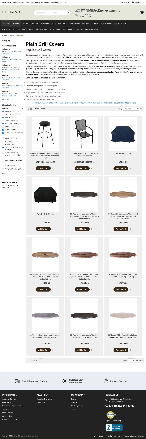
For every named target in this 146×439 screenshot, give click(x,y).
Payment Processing (113, 421)
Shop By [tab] (6, 40)
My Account (139, 2)
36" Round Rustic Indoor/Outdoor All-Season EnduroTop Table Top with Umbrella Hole (84, 276)
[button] (53, 168)
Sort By (119, 109)
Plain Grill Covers (13, 123)
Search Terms (7, 413)
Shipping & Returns (44, 399)
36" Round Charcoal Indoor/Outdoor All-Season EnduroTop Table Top (84, 336)
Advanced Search (9, 416)
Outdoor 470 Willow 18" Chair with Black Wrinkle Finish (84, 154)
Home (4, 36)
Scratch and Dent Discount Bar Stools (13, 155)
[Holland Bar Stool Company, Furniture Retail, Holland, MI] (114, 428)
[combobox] (52, 12)
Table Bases (11, 120)
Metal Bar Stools (13, 111)
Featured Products (13, 169)
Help (73, 409)
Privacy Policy (7, 402)
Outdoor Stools (12, 130)
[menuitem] (30, 23)
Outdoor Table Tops (14, 134)
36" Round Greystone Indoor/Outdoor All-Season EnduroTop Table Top (45, 336)
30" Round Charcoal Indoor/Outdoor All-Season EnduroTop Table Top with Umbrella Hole (84, 216)
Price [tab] (4, 174)
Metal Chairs (11, 138)
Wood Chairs (11, 127)
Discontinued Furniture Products (14, 148)
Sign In (126, 2)
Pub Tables (11, 117)
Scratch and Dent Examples (12, 406)
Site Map (5, 409)
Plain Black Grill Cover (45, 214)
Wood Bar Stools (13, 114)
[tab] (12, 108)
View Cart (74, 402)
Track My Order (77, 406)
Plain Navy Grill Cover (123, 153)
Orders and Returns (10, 419)
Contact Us (41, 402)
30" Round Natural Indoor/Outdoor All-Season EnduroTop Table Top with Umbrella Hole (123, 216)
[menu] (73, 26)
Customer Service (9, 399)
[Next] (41, 360)
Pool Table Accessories (13, 161)
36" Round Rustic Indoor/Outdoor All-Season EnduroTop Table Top (123, 275)
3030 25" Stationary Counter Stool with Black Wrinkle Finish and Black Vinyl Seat (45, 155)
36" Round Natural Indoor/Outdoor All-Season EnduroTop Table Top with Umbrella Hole (45, 276)
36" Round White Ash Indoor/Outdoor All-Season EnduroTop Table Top (123, 336)
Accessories (11, 144)
